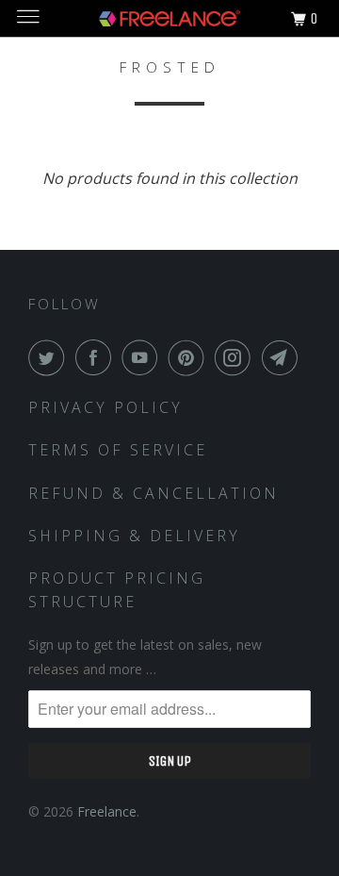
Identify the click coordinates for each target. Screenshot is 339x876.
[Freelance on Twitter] (50, 357)
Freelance (107, 811)
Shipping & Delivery (134, 535)
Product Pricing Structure (116, 590)
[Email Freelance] (283, 357)
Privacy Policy (105, 407)
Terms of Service (117, 449)
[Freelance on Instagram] (236, 357)
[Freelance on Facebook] (97, 357)
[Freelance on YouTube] (143, 357)
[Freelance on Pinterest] (190, 357)
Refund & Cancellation (153, 493)
